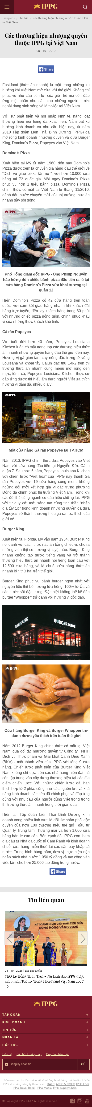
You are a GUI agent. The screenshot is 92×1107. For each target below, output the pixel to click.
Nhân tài (11, 1037)
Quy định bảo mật (57, 1054)
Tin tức (24, 18)
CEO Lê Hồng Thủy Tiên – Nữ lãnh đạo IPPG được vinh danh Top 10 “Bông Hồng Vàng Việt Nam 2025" (44, 979)
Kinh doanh (13, 1022)
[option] (46, 951)
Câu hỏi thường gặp (29, 1054)
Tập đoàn (11, 1014)
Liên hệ (7, 1054)
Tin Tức (9, 1029)
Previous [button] (9, 938)
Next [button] (83, 938)
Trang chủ (8, 18)
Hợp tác (10, 1044)
